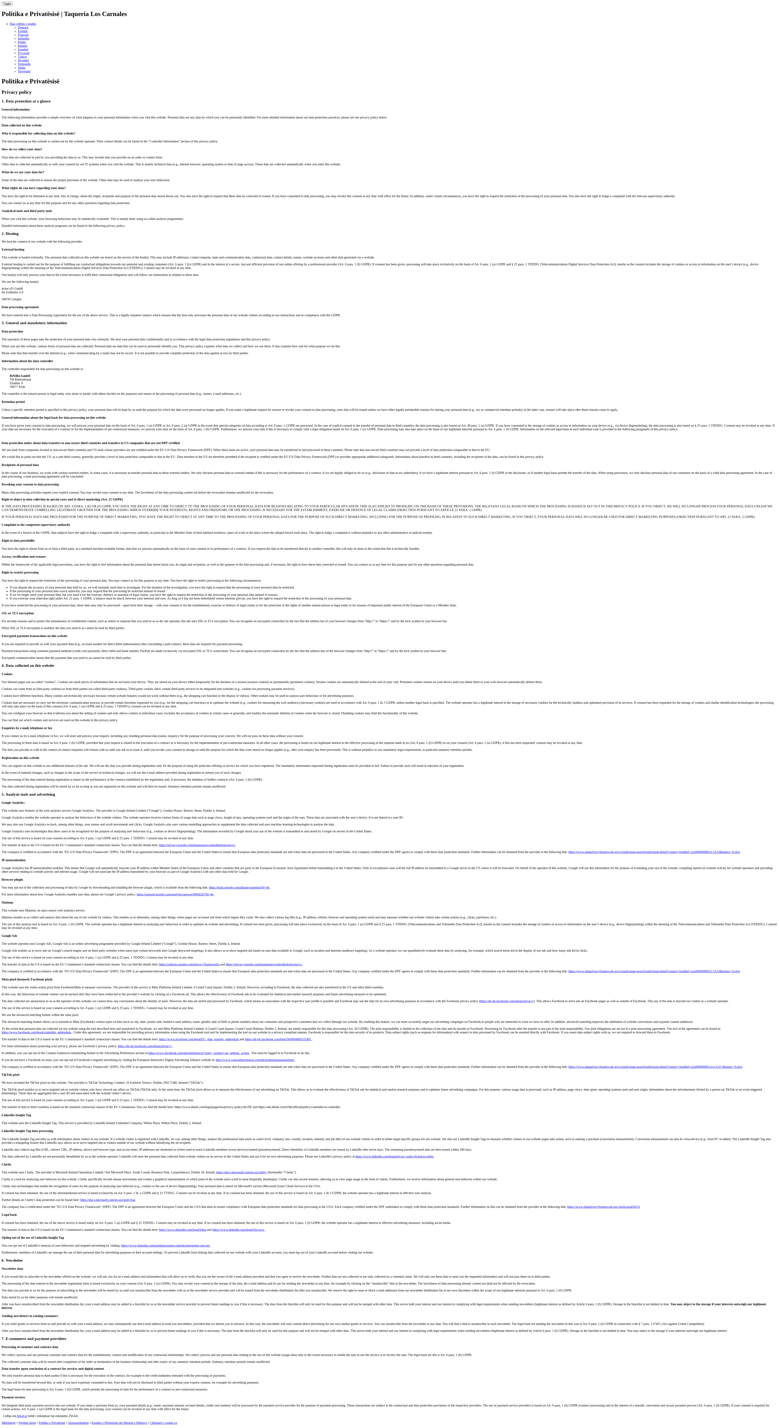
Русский (23, 53)
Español (23, 49)
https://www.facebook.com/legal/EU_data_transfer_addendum (199, 1039)
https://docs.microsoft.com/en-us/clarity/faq (107, 1200)
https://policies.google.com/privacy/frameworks (189, 964)
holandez (23, 38)
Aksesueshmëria (78, 1423)
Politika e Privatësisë (52, 1423)
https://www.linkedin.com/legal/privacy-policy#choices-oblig (394, 1156)
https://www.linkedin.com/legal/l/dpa (183, 1229)
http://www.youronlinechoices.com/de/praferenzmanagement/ (255, 1060)
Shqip (21, 67)
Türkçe (22, 56)
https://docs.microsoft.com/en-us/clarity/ (241, 1172)
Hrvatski (23, 60)
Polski (22, 42)
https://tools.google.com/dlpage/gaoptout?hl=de (239, 887)
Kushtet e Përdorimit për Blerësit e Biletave (119, 1423)
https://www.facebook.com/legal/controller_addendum (37, 1032)
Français (23, 35)
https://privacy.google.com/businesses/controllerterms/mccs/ (197, 845)
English (23, 31)
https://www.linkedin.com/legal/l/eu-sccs (238, 1229)
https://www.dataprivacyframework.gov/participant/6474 (603, 1206)
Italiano (22, 45)
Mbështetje (9, 1423)
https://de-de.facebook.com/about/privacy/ (507, 1001)
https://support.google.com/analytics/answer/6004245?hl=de (175, 894)
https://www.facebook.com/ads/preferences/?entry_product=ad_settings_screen (199, 1053)
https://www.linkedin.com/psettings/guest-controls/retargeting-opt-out (165, 1245)
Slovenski (24, 71)
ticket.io (21, 1416)
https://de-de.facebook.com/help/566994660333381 (278, 1039)
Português (24, 64)
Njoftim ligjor (27, 1423)
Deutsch (23, 27)
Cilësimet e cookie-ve (163, 1423)
